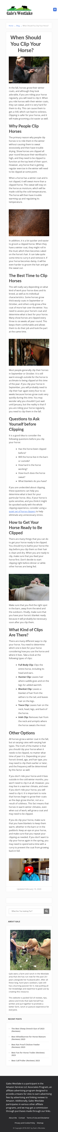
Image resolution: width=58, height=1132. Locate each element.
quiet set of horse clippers (22, 511)
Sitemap (40, 1123)
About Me (13, 1118)
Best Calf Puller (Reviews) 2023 (25, 1060)
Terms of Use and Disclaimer (38, 1118)
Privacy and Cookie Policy (25, 1123)
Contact (22, 1118)
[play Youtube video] (29, 869)
